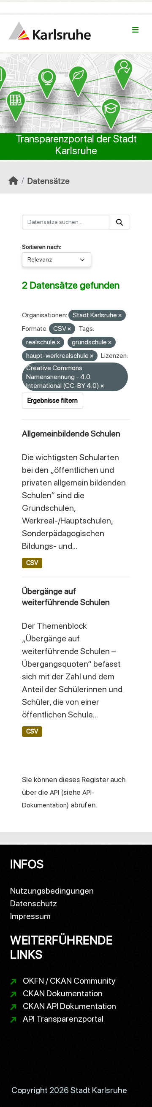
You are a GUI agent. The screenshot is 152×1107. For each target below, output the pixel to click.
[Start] (13, 181)
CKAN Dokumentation (63, 993)
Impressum (30, 916)
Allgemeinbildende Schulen (71, 433)
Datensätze (48, 181)
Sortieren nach (41, 246)
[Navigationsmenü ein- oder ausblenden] (135, 30)
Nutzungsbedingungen (52, 891)
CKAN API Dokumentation (69, 1006)
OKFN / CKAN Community (69, 981)
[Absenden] (119, 222)
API (54, 792)
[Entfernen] (120, 316)
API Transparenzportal (63, 1019)
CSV (32, 563)
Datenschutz (33, 903)
